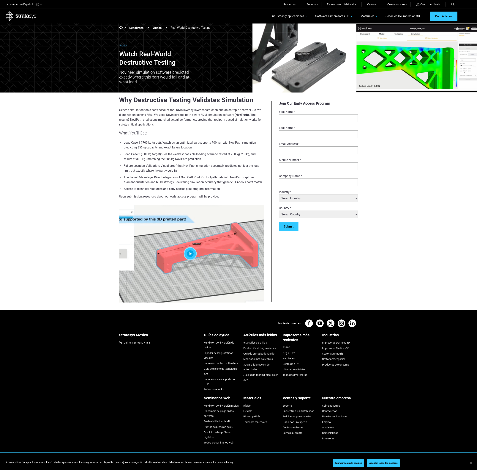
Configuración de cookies (348, 463)
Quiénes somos (396, 4)
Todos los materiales (255, 422)
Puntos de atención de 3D (218, 426)
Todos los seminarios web (218, 442)
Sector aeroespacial (333, 359)
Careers (371, 4)
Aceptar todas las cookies (383, 463)
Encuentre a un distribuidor (298, 411)
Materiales (367, 16)
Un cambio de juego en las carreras (219, 413)
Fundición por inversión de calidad (219, 345)
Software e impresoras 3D (332, 16)
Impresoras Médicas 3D (335, 348)
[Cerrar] (471, 463)
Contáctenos (329, 411)
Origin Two (289, 353)
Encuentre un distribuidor (341, 4)
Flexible (247, 411)
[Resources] (148, 27)
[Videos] (166, 27)
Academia (328, 427)
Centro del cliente (430, 4)
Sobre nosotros (331, 405)
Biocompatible (251, 416)
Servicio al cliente (292, 432)
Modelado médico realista (258, 359)
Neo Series (289, 358)
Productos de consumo (335, 364)
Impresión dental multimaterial (221, 363)
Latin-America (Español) (20, 4)
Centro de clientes (293, 427)
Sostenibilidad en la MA (217, 421)
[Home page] (119, 28)
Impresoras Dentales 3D (336, 342)
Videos (157, 28)
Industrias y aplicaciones (287, 16)
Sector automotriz (332, 353)
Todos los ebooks (214, 389)
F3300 (286, 347)
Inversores (328, 438)
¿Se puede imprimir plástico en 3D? (260, 377)
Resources (289, 4)
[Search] (452, 4)
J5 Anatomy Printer (294, 369)
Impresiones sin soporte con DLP (220, 382)
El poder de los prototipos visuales (218, 355)
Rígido (247, 405)
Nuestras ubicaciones (334, 416)
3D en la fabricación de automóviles (256, 367)
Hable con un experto (295, 422)
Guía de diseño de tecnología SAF (220, 371)
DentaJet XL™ (291, 363)
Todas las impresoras (295, 374)
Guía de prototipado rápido (258, 353)
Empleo (326, 422)
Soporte (311, 4)
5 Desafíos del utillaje (255, 342)
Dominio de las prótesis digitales (217, 435)
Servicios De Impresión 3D (403, 16)
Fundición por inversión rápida (221, 405)
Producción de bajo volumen (259, 348)
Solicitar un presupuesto (297, 416)
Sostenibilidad (330, 432)
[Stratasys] (21, 16)
